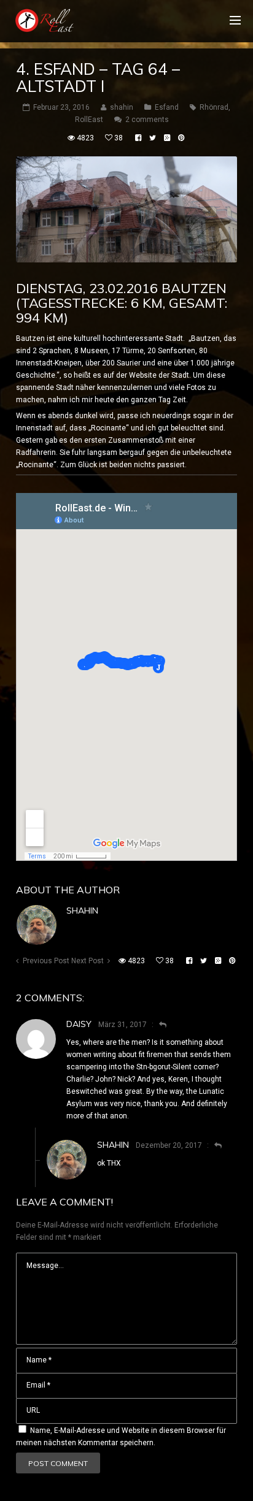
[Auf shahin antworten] (213, 1145)
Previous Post (46, 961)
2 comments (147, 119)
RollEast (89, 119)
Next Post (87, 961)
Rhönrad (214, 107)
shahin (82, 910)
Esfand (167, 107)
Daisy (78, 1023)
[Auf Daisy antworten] (157, 1024)
